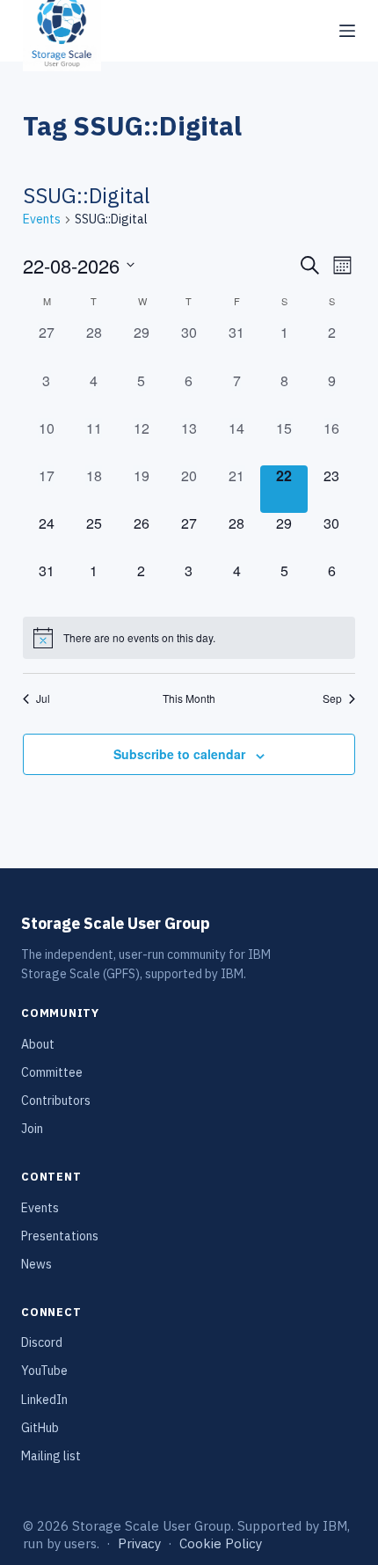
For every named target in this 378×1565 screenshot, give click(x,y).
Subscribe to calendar (179, 754)
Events (42, 219)
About (38, 1044)
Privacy (139, 1543)
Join (32, 1129)
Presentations (59, 1236)
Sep (332, 698)
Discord (41, 1342)
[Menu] (347, 31)
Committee (52, 1072)
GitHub (40, 1428)
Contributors (56, 1100)
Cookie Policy (220, 1543)
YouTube (44, 1371)
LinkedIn (44, 1400)
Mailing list (51, 1456)
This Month (189, 698)
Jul (43, 698)
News (36, 1264)
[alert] (189, 638)
